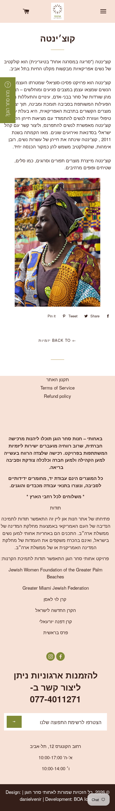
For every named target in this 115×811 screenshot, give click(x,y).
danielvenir (30, 798)
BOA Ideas (84, 798)
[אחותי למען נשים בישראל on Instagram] (50, 656)
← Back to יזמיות (57, 340)
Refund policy (57, 395)
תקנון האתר (57, 379)
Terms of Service (57, 387)
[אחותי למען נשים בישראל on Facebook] (60, 656)
